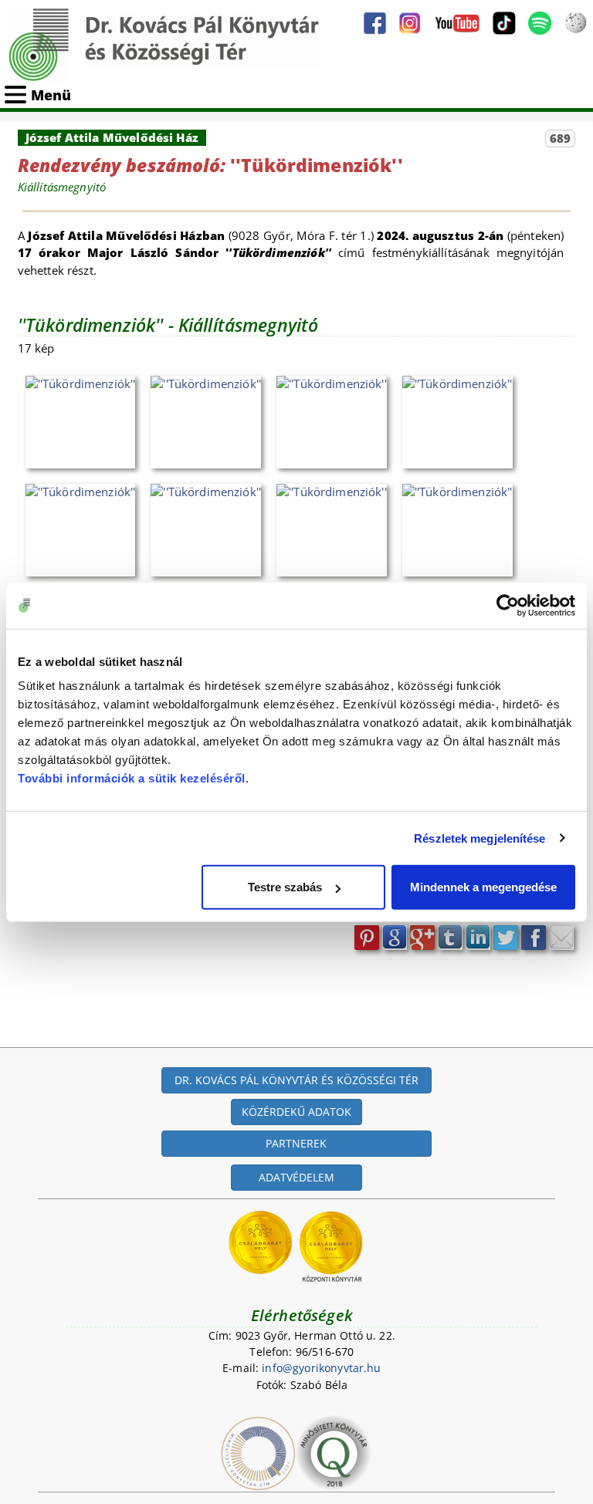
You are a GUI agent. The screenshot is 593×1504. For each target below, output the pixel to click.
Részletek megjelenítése (479, 837)
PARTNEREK (296, 1143)
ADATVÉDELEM (296, 1177)
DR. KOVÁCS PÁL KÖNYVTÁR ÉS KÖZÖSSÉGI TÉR (296, 1080)
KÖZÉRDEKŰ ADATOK (296, 1111)
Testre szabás (285, 887)
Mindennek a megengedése (483, 887)
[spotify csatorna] (539, 23)
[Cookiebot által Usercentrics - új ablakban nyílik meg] (507, 605)
